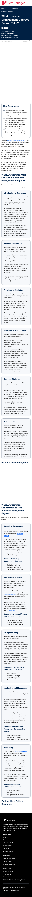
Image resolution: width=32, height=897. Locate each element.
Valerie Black (10, 33)
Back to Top (25, 41)
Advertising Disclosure (9, 864)
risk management (11, 610)
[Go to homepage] (13, 3)
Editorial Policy (7, 861)
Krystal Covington (14, 35)
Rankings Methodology (10, 858)
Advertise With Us (8, 851)
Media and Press (8, 843)
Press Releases (7, 845)
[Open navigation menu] (29, 3)
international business (10, 594)
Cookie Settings (14, 890)
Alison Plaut (10, 31)
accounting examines (21, 751)
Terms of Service (8, 877)
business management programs (16, 140)
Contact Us (6, 848)
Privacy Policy (7, 874)
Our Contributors (8, 840)
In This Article (8, 41)
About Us (5, 837)
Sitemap (5, 890)
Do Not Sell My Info (8, 871)
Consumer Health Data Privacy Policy (14, 880)
